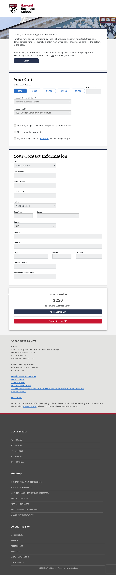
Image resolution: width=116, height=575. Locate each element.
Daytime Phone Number (25, 272)
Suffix (16, 202)
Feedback (15, 551)
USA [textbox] (17, 226)
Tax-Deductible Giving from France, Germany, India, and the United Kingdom (47, 388)
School (39, 212)
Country (17, 222)
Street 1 (18, 232)
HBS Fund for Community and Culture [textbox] (33, 112)
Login (26, 60)
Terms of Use (17, 546)
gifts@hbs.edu (29, 406)
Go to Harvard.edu (20, 557)
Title (15, 161)
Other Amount (92, 88)
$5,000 (78, 91)
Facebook (18, 451)
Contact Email (20, 262)
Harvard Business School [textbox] (27, 101)
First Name (19, 171)
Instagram (19, 462)
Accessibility (17, 535)
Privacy (14, 540)
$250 (20, 91)
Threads (18, 440)
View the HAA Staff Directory (24, 509)
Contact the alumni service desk (26, 482)
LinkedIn (18, 456)
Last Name (19, 192)
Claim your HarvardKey (22, 487)
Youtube (18, 445)
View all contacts (19, 498)
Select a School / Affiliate (25, 98)
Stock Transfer (18, 382)
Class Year (18, 212)
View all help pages (20, 504)
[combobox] (42, 101)
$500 (34, 91)
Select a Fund (20, 109)
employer (44, 138)
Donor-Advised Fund (21, 385)
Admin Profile (17, 562)
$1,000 (49, 91)
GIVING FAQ (16, 397)
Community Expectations (22, 515)
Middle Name (19, 182)
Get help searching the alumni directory (30, 493)
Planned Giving (18, 391)
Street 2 (17, 242)
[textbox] (58, 213)
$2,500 (64, 91)
